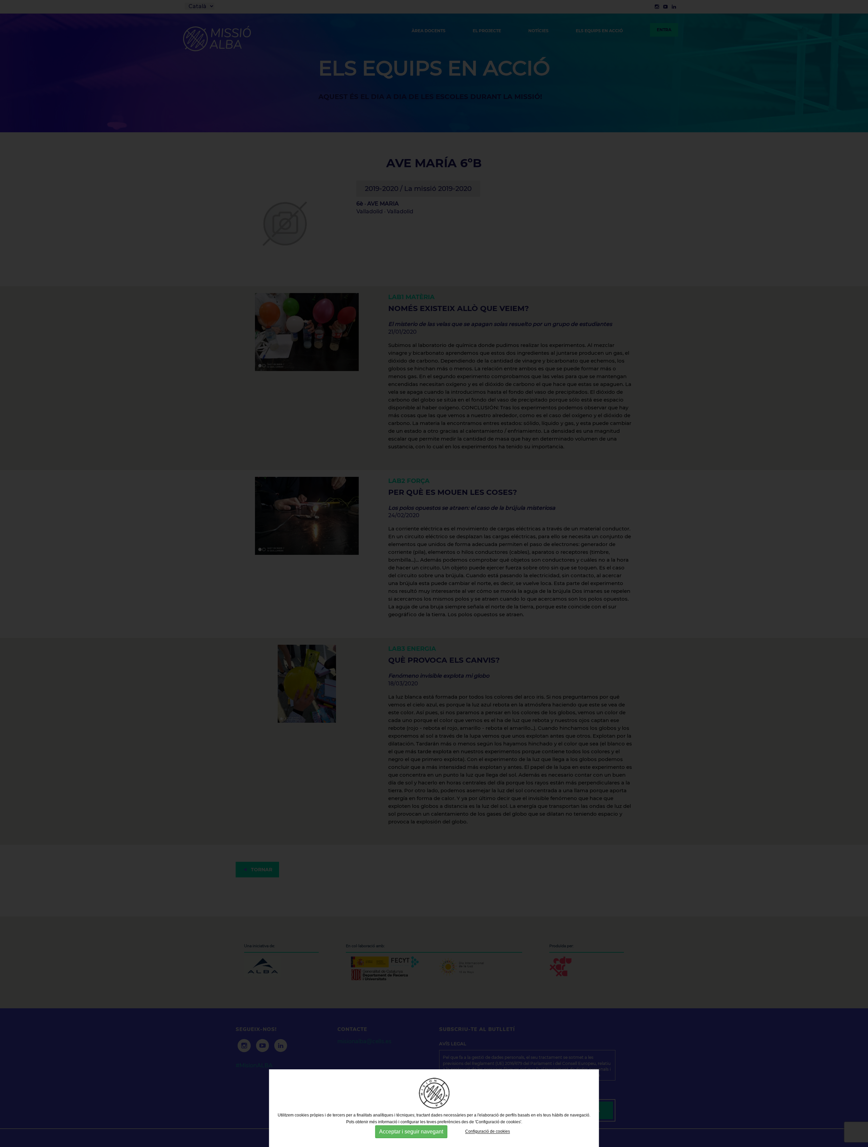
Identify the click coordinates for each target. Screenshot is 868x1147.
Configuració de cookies (487, 1131)
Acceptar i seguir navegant (411, 1131)
